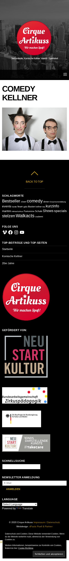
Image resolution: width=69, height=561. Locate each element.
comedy (35, 200)
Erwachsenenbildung (58, 202)
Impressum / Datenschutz (47, 522)
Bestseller (11, 201)
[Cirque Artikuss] (34, 53)
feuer (20, 206)
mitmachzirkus (17, 211)
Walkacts (25, 215)
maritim (6, 211)
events (6, 206)
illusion (31, 206)
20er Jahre (8, 263)
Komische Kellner (12, 256)
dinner (46, 201)
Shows (48, 211)
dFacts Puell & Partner (41, 526)
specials (60, 211)
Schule (38, 211)
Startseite (7, 249)
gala (25, 206)
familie (14, 207)
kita (43, 207)
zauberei (39, 216)
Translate (27, 508)
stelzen (8, 215)
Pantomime (29, 211)
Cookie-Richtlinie (25, 548)
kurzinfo (52, 206)
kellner (39, 206)
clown (23, 201)
